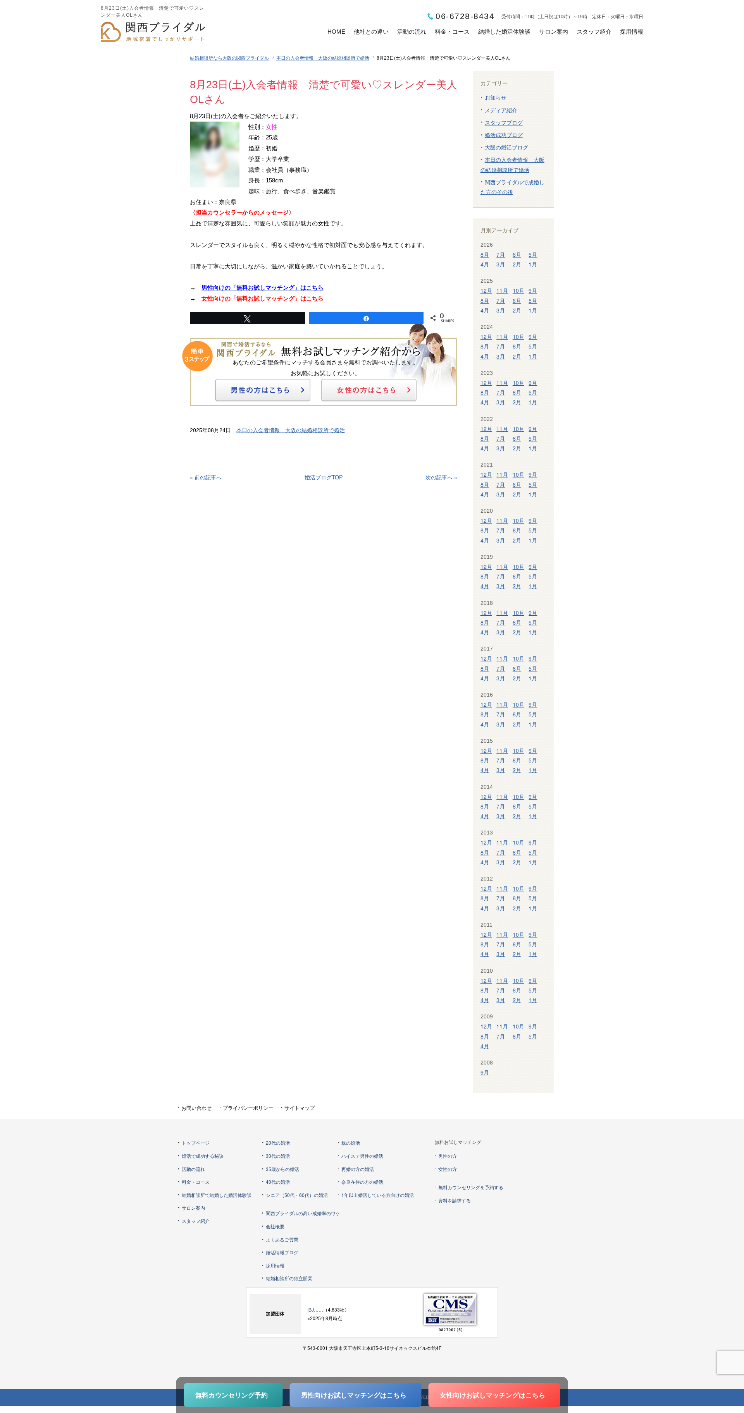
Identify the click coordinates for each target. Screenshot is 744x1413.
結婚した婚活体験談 (504, 31)
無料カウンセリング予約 (231, 1394)
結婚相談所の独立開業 (289, 1278)
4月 (484, 264)
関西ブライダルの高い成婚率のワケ (303, 1213)
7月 (500, 254)
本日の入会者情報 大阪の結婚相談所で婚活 (322, 57)
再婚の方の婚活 (357, 1169)
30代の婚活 (278, 1155)
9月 (533, 290)
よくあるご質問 (282, 1239)
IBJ (310, 1309)
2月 (517, 264)
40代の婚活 (278, 1181)
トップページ (196, 1142)
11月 (502, 290)
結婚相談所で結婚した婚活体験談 (216, 1195)
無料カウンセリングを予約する (470, 1187)
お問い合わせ (196, 1107)
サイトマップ (299, 1107)
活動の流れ (411, 31)
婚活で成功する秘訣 (203, 1155)
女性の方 (447, 1169)
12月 (486, 290)
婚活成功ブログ (504, 135)
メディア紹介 (501, 110)
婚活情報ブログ (282, 1252)
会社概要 (275, 1226)
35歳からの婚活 (282, 1169)
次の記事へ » (441, 477)
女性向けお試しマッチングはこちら (492, 1394)
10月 (518, 290)
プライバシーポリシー (248, 1107)
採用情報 (631, 31)
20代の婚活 (278, 1142)
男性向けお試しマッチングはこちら (353, 1394)
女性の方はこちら (368, 390)
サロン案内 (553, 31)
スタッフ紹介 (594, 31)
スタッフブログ (504, 122)
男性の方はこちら (262, 390)
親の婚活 (350, 1142)
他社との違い (371, 31)
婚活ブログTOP (324, 477)
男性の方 (447, 1155)
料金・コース (452, 31)
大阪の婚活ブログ (506, 147)
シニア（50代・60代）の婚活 (297, 1195)
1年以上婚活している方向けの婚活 (377, 1195)
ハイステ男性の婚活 (362, 1155)
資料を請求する (454, 1200)
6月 (517, 254)
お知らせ (495, 97)
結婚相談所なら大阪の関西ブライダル (229, 57)
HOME (336, 31)
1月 (533, 264)
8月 (484, 254)
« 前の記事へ (206, 477)
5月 (533, 254)
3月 (500, 264)
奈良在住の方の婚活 (362, 1181)
